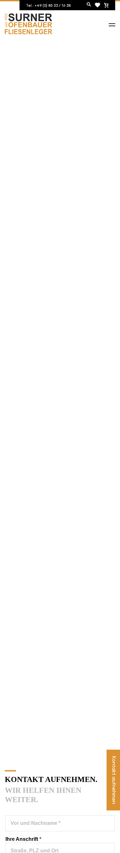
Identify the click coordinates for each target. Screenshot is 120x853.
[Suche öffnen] (89, 5)
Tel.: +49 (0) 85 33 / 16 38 (48, 5)
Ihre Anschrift (23, 839)
